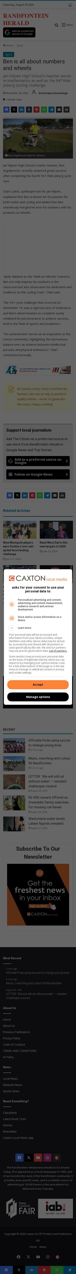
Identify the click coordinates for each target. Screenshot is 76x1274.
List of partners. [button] (58, 651)
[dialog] (38, 637)
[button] (38, 628)
